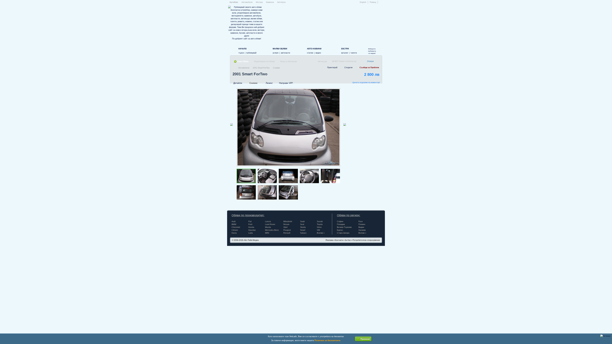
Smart (302, 230)
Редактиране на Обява (264, 61)
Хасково (362, 230)
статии (310, 53)
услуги (275, 53)
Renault (286, 233)
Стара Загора (343, 233)
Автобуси (281, 2)
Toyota (320, 224)
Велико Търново (344, 227)
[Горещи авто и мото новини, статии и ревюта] (301, 50)
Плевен (361, 224)
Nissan (286, 224)
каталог (344, 53)
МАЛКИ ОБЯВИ (280, 49)
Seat (302, 224)
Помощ (373, 2)
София (340, 221)
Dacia (234, 233)
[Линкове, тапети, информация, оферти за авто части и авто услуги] (336, 50)
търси (241, 53)
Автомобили (247, 2)
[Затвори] (605, 336)
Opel (285, 227)
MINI (267, 233)
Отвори (370, 61)
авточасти (285, 53)
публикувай (251, 53)
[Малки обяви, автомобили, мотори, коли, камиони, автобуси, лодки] (267, 50)
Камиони (270, 2)
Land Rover (270, 224)
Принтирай (332, 67)
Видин (361, 227)
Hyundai (252, 230)
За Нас (348, 240)
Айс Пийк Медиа (251, 240)
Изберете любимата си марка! (372, 51)
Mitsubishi (287, 221)
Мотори (259, 2)
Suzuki (320, 221)
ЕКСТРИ (345, 49)
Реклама (329, 240)
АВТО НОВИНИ (314, 49)
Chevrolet (236, 227)
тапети (353, 53)
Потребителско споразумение (366, 240)
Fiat (249, 221)
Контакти (339, 240)
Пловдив (341, 224)
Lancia (268, 221)
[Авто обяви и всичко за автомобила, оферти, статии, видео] (233, 50)
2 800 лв (371, 74)
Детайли (237, 83)
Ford (250, 224)
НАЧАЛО (242, 49)
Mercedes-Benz (272, 230)
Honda (251, 227)
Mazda (268, 227)
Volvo (319, 227)
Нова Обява (242, 61)
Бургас (340, 230)
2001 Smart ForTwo (261, 68)
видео (318, 53)
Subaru (303, 233)
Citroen (235, 230)
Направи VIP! (286, 83)
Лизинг (269, 83)
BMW (234, 224)
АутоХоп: (233, 2)
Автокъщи (322, 61)
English (363, 2)
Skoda (303, 227)
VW (318, 230)
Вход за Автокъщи (288, 61)
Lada (250, 233)
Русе (360, 221)
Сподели (348, 67)
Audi (234, 221)
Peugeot (287, 230)
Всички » (321, 233)
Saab (302, 221)
